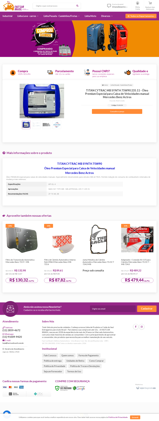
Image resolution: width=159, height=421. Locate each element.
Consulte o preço (117, 111)
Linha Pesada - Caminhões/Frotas (121, 85)
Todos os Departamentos (142, 16)
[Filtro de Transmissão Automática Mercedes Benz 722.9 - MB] (21, 256)
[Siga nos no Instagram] (141, 326)
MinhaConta (137, 8)
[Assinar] (147, 309)
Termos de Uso (74, 371)
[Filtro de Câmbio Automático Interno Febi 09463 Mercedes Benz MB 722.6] (60, 256)
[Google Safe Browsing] (79, 388)
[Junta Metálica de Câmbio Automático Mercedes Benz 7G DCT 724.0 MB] (99, 256)
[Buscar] (77, 6)
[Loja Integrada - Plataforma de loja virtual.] (146, 386)
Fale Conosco (50, 355)
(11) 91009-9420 (12, 335)
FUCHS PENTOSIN (117, 101)
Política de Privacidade (54, 366)
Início (106, 85)
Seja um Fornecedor (53, 371)
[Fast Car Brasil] (15, 6)
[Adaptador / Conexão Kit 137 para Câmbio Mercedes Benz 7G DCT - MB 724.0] (137, 256)
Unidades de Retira (75, 360)
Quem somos (67, 355)
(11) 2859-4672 (11, 329)
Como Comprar (96, 360)
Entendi (135, 417)
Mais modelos (100, 285)
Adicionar (26, 287)
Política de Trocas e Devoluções (85, 366)
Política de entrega (52, 360)
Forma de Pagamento (89, 355)
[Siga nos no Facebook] (135, 326)
